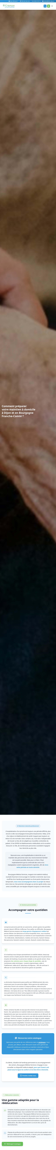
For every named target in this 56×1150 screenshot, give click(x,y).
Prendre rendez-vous (28, 1076)
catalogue (42, 1042)
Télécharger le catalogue (12, 1144)
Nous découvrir (13, 1)
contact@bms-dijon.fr (48, 1)
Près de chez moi (25, 1)
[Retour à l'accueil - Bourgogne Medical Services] (8, 6)
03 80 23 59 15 (36, 1)
